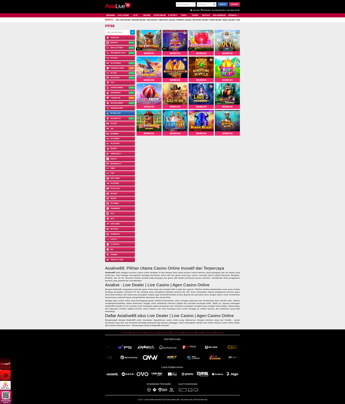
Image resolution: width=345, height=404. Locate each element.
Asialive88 (110, 272)
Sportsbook (159, 15)
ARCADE (146, 15)
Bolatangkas (219, 15)
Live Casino (123, 15)
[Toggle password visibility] (214, 4)
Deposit (206, 15)
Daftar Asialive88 (120, 315)
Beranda (110, 15)
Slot (135, 15)
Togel (184, 15)
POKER (195, 15)
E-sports (172, 15)
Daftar (234, 4)
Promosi (232, 15)
